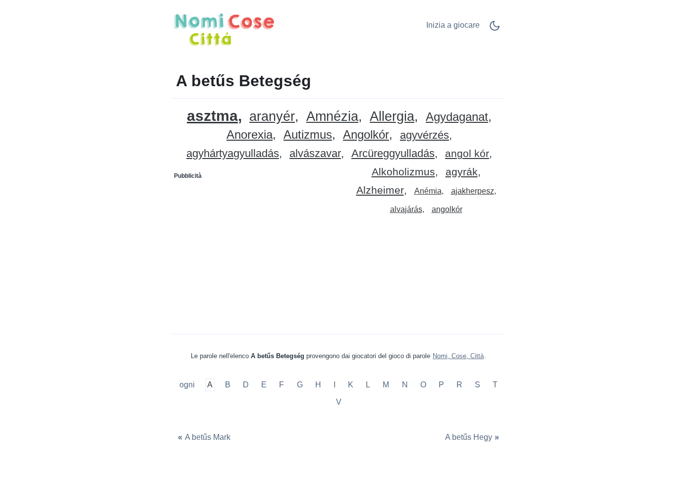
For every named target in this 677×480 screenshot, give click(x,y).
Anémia (428, 191)
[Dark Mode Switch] (494, 29)
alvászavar (315, 154)
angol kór (467, 154)
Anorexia (249, 135)
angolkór (447, 209)
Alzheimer (380, 190)
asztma (212, 115)
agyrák (462, 172)
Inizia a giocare (453, 25)
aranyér (272, 116)
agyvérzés (424, 135)
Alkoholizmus (403, 172)
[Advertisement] (256, 246)
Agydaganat (457, 117)
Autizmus (307, 135)
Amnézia (332, 116)
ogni (188, 384)
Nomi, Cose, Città (458, 356)
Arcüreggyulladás (393, 154)
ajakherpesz (472, 191)
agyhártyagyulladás (232, 154)
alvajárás (406, 209)
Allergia (392, 116)
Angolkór (366, 135)
